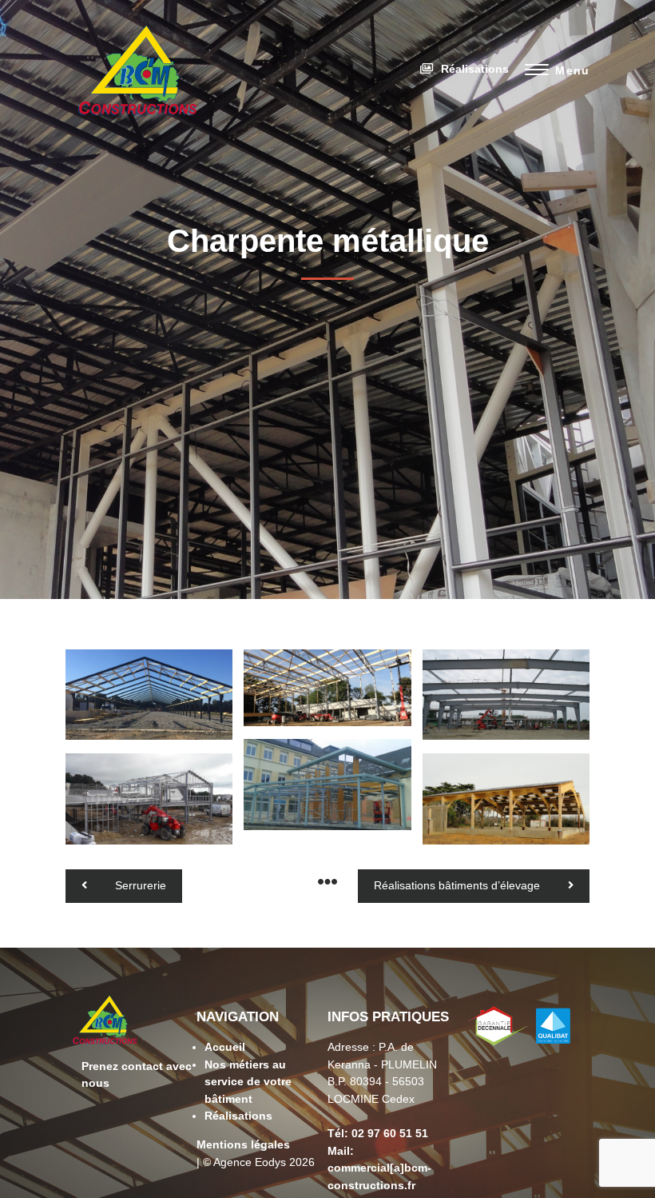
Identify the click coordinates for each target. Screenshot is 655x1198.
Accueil (224, 1046)
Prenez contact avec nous (136, 1075)
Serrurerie (140, 885)
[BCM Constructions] (137, 125)
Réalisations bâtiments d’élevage (457, 885)
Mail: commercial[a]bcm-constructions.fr (379, 1168)
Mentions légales (243, 1144)
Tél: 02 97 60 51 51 (378, 1133)
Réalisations (475, 68)
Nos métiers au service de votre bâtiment (248, 1081)
